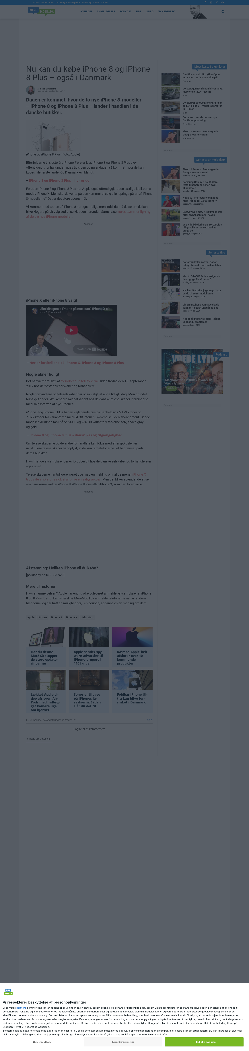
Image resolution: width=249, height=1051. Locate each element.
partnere (21, 1007)
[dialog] (124, 1017)
